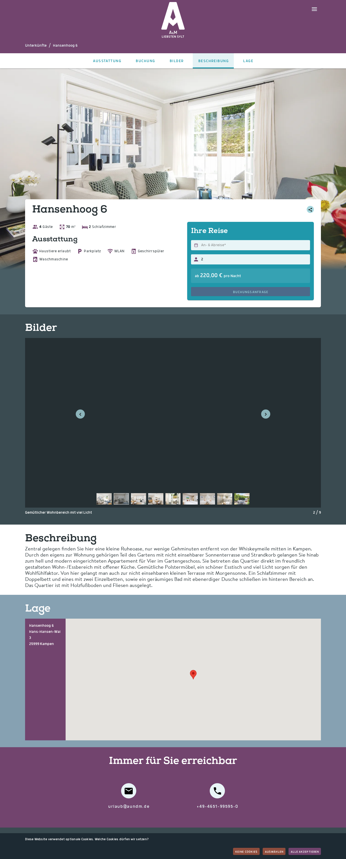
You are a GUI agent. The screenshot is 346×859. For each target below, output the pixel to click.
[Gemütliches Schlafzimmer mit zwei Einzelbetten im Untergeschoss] (207, 499)
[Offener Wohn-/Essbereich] (155, 499)
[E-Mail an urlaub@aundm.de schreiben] (128, 790)
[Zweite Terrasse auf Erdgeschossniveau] (241, 499)
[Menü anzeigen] (314, 8)
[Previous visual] (80, 414)
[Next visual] (265, 414)
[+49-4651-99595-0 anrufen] (217, 790)
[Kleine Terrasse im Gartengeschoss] (173, 499)
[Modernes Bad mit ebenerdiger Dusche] (224, 499)
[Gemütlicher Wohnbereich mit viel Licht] (121, 499)
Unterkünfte (36, 46)
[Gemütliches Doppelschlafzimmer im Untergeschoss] (190, 499)
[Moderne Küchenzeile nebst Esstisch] (138, 499)
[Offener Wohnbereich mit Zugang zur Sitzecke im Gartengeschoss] (104, 499)
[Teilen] (310, 209)
